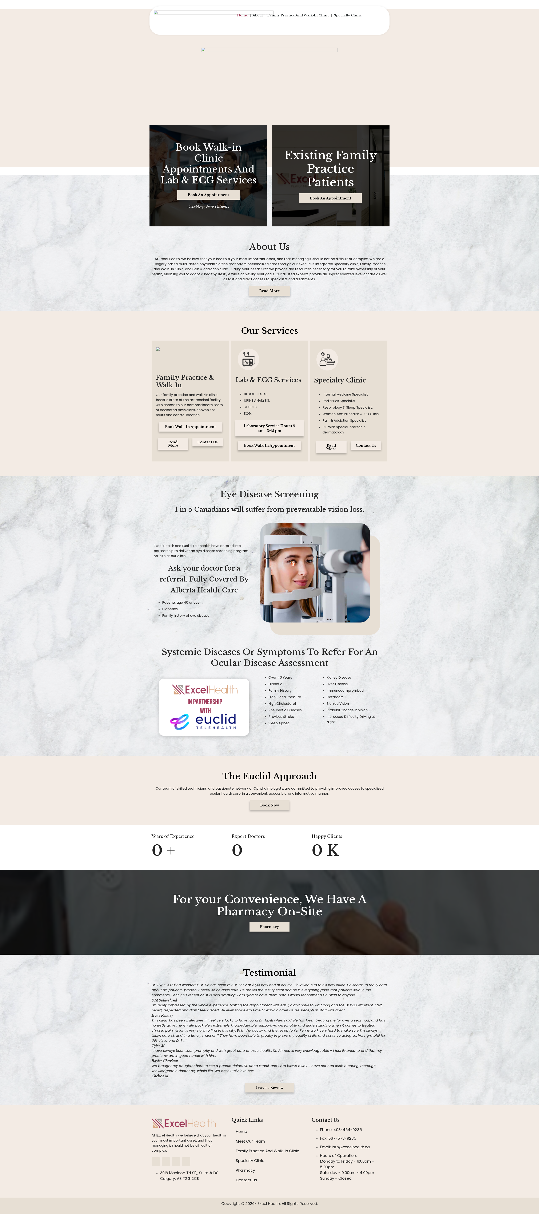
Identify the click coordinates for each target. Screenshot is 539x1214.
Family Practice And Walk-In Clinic (298, 15)
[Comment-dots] (186, 1161)
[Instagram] (166, 1161)
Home (242, 15)
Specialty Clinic (348, 15)
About (258, 15)
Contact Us (246, 1180)
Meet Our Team (250, 1141)
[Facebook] (156, 1161)
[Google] (176, 1161)
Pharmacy (245, 1170)
